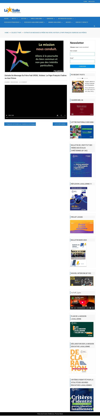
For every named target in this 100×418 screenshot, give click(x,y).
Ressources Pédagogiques (12, 22)
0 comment (24, 82)
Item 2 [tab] (78, 78)
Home (7, 32)
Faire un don (91, 1)
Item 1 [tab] (77, 78)
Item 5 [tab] (82, 78)
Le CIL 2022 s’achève (60, 124)
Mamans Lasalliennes (54, 22)
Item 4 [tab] (81, 78)
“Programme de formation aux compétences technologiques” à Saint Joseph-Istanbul (27, 124)
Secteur (23, 18)
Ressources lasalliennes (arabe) (34, 22)
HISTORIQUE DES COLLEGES (65, 18)
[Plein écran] (93, 308)
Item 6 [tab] (83, 78)
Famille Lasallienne (36, 18)
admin (8, 82)
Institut (14, 18)
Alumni (85, 1)
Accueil (6, 18)
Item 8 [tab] (86, 78)
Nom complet (73, 50)
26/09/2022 (15, 82)
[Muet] (90, 308)
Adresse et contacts (82, 22)
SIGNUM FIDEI (50, 18)
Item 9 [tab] (87, 78)
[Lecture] (72, 308)
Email (72, 58)
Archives (68, 22)
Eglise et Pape (16, 32)
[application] (82, 303)
